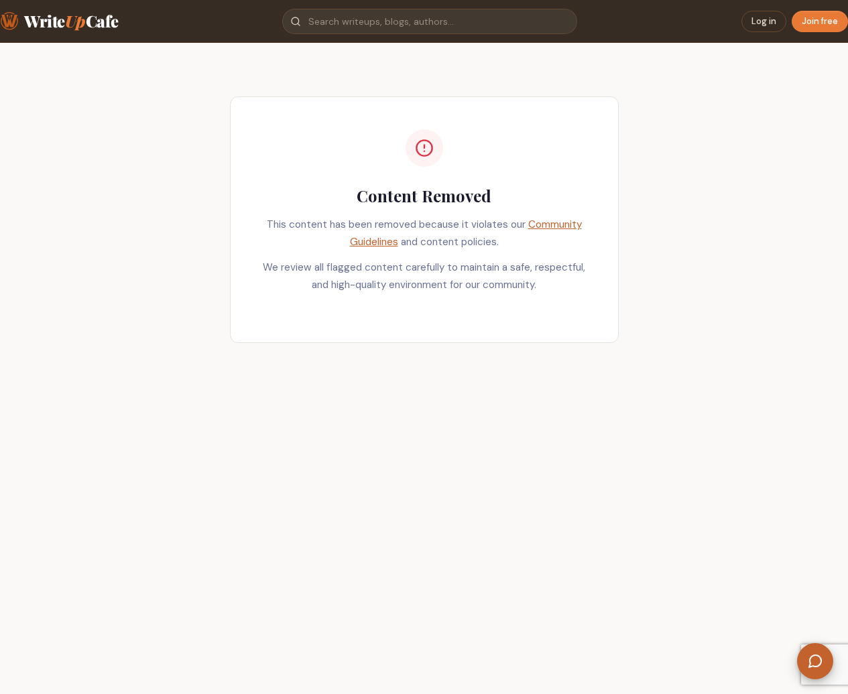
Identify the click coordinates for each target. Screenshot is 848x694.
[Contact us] (815, 661)
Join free (820, 21)
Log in (763, 21)
